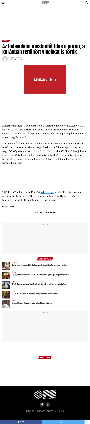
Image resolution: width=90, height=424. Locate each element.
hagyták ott (20, 199)
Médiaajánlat (51, 411)
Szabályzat (41, 411)
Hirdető (61, 411)
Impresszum (30, 411)
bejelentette (66, 125)
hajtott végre (47, 192)
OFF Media (18, 60)
